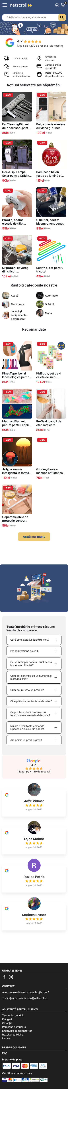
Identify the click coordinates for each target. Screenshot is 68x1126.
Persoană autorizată (14, 1026)
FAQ (4, 1053)
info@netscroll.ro (37, 998)
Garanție (7, 1023)
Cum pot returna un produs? (27, 689)
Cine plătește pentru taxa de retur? (31, 701)
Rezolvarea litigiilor (13, 1034)
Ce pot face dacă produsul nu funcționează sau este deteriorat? (30, 714)
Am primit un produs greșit (26, 739)
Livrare (6, 1038)
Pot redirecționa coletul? (24, 650)
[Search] (62, 17)
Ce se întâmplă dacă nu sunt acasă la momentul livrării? (31, 663)
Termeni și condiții (12, 1015)
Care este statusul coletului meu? (29, 639)
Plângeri (7, 1019)
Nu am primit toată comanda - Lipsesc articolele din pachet (28, 727)
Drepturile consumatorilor (17, 1030)
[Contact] (57, 5)
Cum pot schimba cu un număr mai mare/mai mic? (30, 677)
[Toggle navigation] (4, 5)
